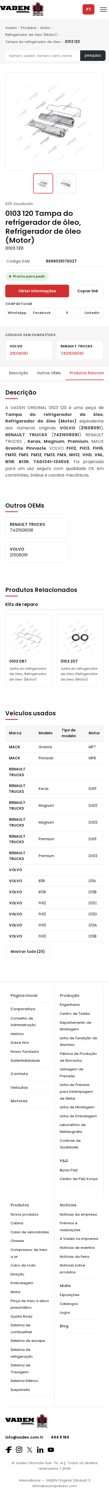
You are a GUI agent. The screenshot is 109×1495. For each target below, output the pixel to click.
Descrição (18, 373)
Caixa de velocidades (30, 1232)
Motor (45, 27)
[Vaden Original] (22, 9)
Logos (65, 1312)
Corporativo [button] (23, 1009)
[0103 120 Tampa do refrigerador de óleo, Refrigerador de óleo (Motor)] (43, 183)
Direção (17, 1274)
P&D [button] (64, 1160)
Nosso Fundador (25, 1051)
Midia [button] (65, 1285)
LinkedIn (91, 312)
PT (88, 9)
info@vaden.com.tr (24, 1437)
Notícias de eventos (77, 1247)
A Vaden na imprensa (79, 1238)
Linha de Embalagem (78, 1116)
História (17, 1033)
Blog (64, 1326)
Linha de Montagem (77, 1107)
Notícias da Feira (74, 1256)
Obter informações (37, 291)
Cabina (17, 1223)
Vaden (11, 27)
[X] (29, 1450)
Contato (19, 1073)
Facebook (42, 312)
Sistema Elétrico (24, 1380)
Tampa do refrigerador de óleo (33, 41)
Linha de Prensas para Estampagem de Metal (76, 1091)
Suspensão (20, 1389)
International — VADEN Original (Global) (53, 1480)
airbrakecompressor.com (54, 1485)
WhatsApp (17, 312)
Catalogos (69, 1303)
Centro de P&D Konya (79, 1178)
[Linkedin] (40, 1450)
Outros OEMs (49, 373)
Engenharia (70, 1004)
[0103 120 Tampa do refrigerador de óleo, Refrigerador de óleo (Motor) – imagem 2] (66, 183)
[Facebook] (8, 1450)
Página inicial (24, 995)
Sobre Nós (20, 1042)
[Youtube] (51, 1450)
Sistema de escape (28, 1340)
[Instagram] (19, 1450)
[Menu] (103, 9)
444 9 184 (60, 1437)
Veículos (19, 1087)
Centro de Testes (75, 1013)
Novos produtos (24, 1214)
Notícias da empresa (78, 1214)
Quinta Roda (21, 1316)
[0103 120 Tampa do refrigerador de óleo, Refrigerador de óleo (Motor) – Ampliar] (54, 121)
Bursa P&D (69, 1170)
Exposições (69, 1294)
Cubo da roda (23, 1265)
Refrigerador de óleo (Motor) (31, 34)
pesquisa (93, 55)
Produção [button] (69, 995)
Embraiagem (22, 1282)
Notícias (68, 1205)
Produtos (29, 27)
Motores (19, 1101)
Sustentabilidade (25, 1060)
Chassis (17, 1240)
